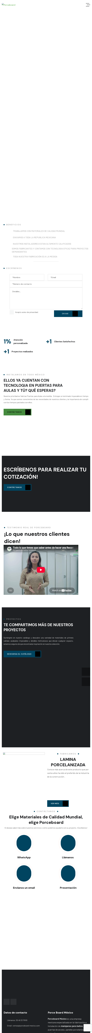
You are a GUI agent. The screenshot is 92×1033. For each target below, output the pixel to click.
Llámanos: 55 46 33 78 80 (17, 1020)
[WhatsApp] (24, 843)
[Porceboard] (8, 5)
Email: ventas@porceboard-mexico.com (23, 1025)
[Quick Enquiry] (68, 843)
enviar (65, 314)
